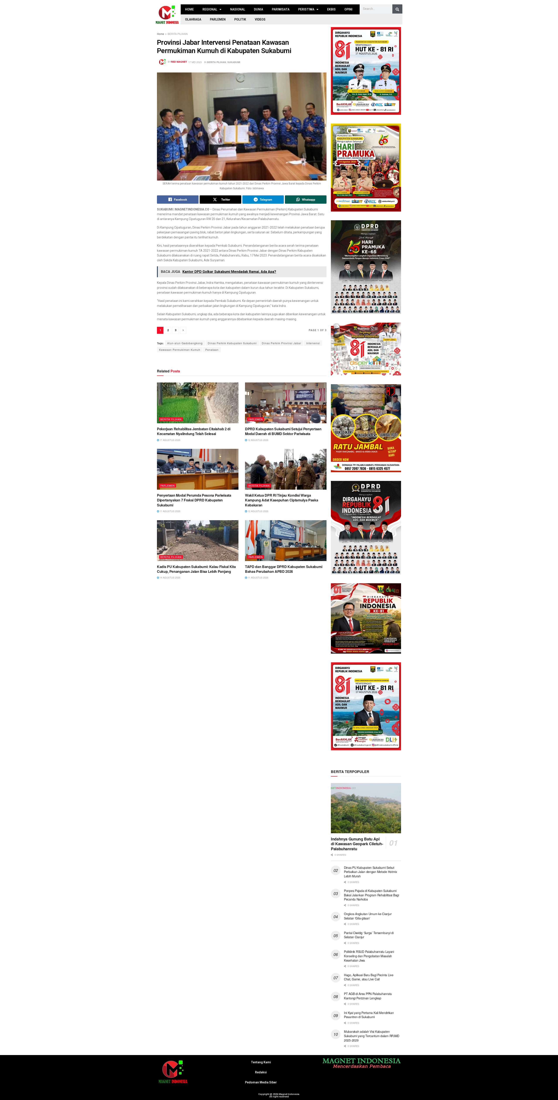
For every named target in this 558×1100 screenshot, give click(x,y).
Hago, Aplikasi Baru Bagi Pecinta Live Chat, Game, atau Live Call (368, 977)
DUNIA (258, 9)
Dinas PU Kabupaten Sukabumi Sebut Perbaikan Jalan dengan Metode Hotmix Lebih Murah (370, 871)
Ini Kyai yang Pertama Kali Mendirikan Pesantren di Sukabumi (369, 1014)
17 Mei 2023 (195, 62)
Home (160, 34)
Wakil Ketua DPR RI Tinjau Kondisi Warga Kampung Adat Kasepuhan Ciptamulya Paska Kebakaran (281, 500)
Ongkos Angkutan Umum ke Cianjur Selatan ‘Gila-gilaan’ (367, 916)
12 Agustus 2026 (257, 440)
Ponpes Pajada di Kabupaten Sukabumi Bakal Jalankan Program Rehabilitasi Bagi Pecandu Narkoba (371, 894)
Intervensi (313, 343)
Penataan (212, 349)
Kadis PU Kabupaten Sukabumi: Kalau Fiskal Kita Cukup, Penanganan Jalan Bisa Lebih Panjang (196, 569)
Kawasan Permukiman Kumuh (179, 349)
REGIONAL (209, 9)
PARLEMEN (218, 19)
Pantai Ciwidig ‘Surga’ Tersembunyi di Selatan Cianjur (369, 935)
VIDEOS (260, 19)
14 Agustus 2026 (169, 577)
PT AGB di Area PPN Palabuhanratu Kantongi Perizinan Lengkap (368, 996)
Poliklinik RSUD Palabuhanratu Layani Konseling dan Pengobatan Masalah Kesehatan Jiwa (369, 955)
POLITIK (240, 19)
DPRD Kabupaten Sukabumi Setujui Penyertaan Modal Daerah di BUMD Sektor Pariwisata (283, 431)
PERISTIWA (306, 9)
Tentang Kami (261, 1062)
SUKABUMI (233, 62)
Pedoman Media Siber (261, 1082)
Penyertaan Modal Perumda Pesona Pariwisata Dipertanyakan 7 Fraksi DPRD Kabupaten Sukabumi (194, 500)
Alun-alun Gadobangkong (185, 343)
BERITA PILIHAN (178, 34)
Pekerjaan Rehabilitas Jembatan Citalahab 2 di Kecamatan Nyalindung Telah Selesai (193, 431)
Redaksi (261, 1072)
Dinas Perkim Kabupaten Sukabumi (232, 343)
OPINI (348, 9)
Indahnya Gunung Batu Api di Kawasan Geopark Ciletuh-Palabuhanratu (357, 844)
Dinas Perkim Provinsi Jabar (281, 343)
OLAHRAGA (193, 19)
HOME (189, 9)
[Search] (397, 9)
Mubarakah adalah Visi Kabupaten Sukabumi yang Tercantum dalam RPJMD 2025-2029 (371, 1035)
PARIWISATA (280, 9)
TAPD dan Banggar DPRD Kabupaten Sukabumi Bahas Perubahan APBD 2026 (283, 569)
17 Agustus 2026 (169, 440)
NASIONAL (237, 9)
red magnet (179, 61)
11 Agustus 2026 (169, 511)
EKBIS (331, 9)
